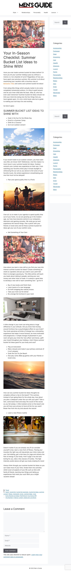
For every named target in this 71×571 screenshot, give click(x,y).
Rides (55, 81)
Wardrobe (56, 93)
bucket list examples (22, 492)
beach (7, 492)
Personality (37, 12)
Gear (55, 54)
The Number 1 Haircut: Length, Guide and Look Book (20, 497)
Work (55, 96)
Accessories (57, 48)
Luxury (55, 69)
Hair (54, 60)
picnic (21, 494)
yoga (34, 494)
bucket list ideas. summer (36, 492)
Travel (7, 490)
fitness (10, 494)
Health (46, 12)
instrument (16, 494)
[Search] (65, 22)
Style (14, 12)
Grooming (56, 57)
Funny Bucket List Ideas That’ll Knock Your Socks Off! (21, 496)
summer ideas (28, 494)
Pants (55, 72)
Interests (56, 66)
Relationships (26, 12)
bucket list (13, 492)
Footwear (56, 51)
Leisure (53, 12)
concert (5, 494)
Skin (54, 84)
